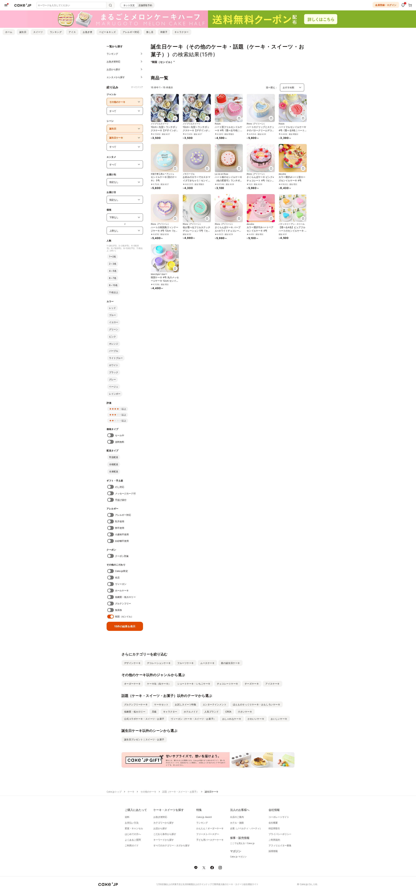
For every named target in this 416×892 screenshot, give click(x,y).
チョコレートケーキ (227, 683)
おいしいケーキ (279, 718)
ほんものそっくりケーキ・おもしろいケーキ (256, 704)
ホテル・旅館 (237, 822)
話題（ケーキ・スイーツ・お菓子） (180, 791)
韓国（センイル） (124, 616)
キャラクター (182, 32)
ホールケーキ (122, 590)
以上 (124, 408)
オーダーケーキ (132, 683)
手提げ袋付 (120, 500)
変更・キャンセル (134, 828)
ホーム (8, 32)
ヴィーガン (120, 584)
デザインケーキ (132, 663)
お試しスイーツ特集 (185, 704)
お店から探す (160, 828)
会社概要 (273, 822)
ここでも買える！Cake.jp (242, 843)
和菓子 (164, 32)
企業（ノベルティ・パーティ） (246, 828)
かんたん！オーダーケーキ (210, 828)
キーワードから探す (163, 839)
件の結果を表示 (124, 626)
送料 (127, 817)
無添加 (118, 610)
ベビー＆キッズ (107, 32)
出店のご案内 (237, 817)
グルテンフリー (123, 603)
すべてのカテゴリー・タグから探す (171, 845)
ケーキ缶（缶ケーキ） (159, 683)
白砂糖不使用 (122, 540)
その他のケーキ (148, 791)
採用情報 (273, 851)
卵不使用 (119, 527)
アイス (72, 32)
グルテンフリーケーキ (136, 704)
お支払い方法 (131, 822)
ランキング (56, 32)
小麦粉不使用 (122, 534)
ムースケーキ (207, 663)
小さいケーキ (245, 711)
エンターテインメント (215, 704)
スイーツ (38, 32)
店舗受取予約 (145, 5)
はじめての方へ (133, 834)
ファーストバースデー (207, 834)
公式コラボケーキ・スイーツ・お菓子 (144, 718)
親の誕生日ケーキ (230, 663)
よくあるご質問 (133, 839)
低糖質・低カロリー (125, 597)
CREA (228, 711)
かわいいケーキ (256, 718)
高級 (154, 711)
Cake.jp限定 (121, 571)
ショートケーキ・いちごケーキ (193, 683)
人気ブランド (211, 711)
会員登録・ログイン (385, 5)
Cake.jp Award (204, 817)
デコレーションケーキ (159, 663)
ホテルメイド (191, 711)
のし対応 (119, 487)
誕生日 (22, 32)
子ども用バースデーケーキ (210, 839)
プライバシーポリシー (280, 834)
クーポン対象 (122, 556)
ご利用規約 (274, 839)
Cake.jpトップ (114, 791)
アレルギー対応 (131, 32)
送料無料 (119, 441)
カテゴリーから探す (163, 822)
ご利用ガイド (131, 845)
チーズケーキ (252, 683)
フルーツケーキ (185, 663)
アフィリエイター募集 (280, 845)
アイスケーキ (272, 683)
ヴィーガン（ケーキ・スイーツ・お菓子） (193, 718)
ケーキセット (161, 704)
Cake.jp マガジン (238, 856)
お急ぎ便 (87, 32)
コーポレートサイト (279, 817)
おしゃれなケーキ (231, 718)
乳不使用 (119, 521)
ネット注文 (129, 5)
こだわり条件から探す (164, 834)
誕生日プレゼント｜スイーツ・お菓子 (144, 739)
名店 (117, 577)
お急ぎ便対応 (160, 817)
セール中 (119, 435)
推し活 (149, 32)
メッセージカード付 (125, 493)
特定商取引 (274, 828)
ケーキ (131, 791)
